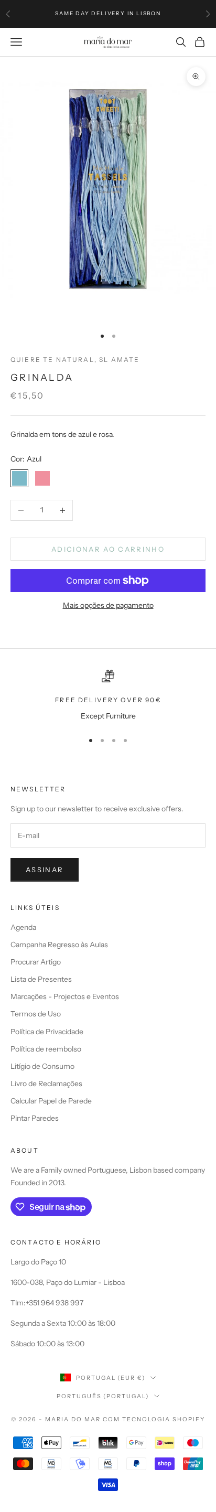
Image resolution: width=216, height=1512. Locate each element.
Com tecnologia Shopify (154, 1419)
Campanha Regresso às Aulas (59, 944)
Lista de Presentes (41, 979)
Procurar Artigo (35, 962)
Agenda (23, 927)
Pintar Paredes (34, 1118)
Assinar (44, 869)
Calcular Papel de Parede (51, 1101)
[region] (108, 696)
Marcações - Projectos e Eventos (64, 996)
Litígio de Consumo (42, 1066)
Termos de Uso (35, 1013)
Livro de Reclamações (46, 1083)
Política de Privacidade (46, 1031)
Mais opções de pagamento (108, 605)
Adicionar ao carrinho (108, 549)
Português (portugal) (103, 1396)
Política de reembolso (45, 1049)
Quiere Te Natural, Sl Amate (74, 359)
